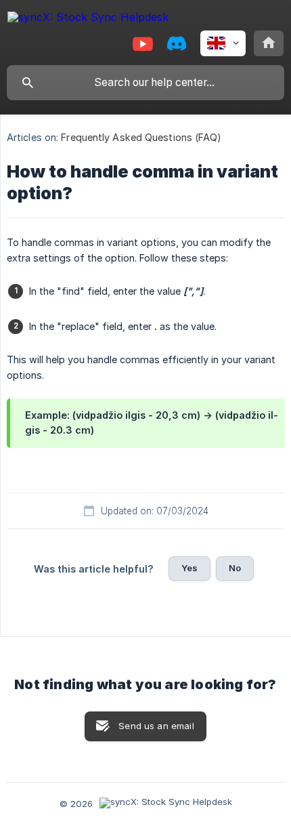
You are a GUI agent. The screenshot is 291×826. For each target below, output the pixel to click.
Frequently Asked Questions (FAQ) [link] (141, 137)
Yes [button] (189, 567)
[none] (88, 19)
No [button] (235, 567)
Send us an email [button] (156, 725)
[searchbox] (145, 82)
